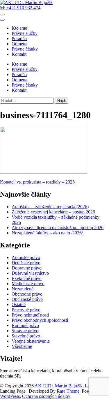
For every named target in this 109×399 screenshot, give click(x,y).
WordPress (10, 396)
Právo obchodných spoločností (40, 320)
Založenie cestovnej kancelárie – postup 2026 (53, 211)
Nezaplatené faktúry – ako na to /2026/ (47, 232)
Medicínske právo (28, 283)
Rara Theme (68, 391)
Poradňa (19, 38)
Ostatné (19, 304)
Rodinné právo (25, 325)
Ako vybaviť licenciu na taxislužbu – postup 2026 (57, 227)
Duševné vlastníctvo (30, 273)
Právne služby (24, 33)
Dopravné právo (27, 267)
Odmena (19, 43)
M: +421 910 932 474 (20, 7)
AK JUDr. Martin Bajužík (59, 385)
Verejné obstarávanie (31, 341)
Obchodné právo (27, 294)
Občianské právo (27, 299)
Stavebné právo (26, 335)
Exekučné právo (27, 278)
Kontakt (19, 54)
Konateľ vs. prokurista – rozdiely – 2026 (37, 181)
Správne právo (25, 330)
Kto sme (19, 28)
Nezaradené (22, 288)
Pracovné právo (26, 309)
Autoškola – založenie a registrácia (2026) (50, 206)
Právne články (25, 48)
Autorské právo (26, 257)
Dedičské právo (26, 262)
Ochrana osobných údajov (46, 396)
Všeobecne (22, 346)
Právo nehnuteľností (30, 314)
